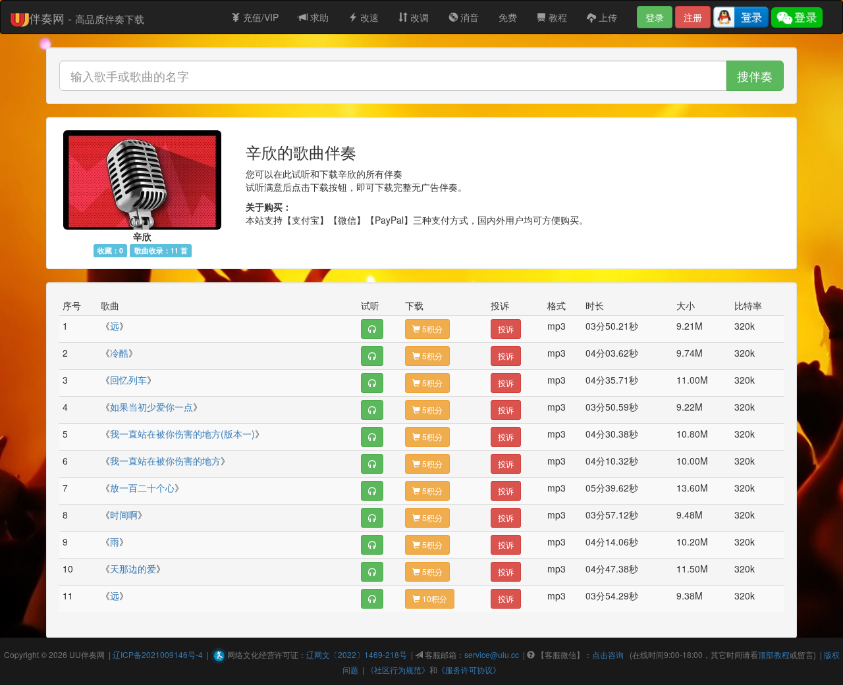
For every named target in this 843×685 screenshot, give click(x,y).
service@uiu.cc (491, 654)
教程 (556, 17)
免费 (508, 17)
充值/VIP (259, 17)
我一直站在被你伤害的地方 (165, 460)
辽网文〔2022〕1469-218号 (356, 654)
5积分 (431, 328)
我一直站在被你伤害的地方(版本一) (182, 433)
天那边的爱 (133, 568)
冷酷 (119, 352)
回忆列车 (128, 379)
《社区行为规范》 (397, 669)
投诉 (506, 328)
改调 (418, 17)
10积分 (433, 598)
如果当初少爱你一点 (151, 406)
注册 (693, 17)
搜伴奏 (755, 75)
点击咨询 (608, 654)
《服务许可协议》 (469, 669)
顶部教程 (774, 654)
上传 (606, 17)
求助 (318, 17)
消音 (468, 17)
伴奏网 (93, 654)
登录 (654, 17)
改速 (368, 17)
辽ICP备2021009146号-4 (158, 654)
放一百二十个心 (142, 487)
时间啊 (124, 514)
